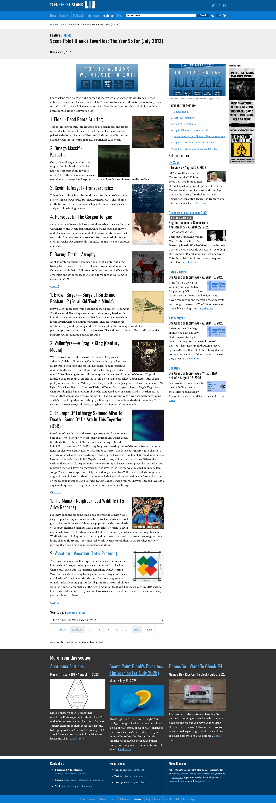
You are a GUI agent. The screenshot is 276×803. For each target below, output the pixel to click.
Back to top (188, 799)
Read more (201, 203)
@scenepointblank (135, 776)
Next (137, 629)
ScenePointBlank (135, 769)
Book (102, 799)
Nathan (55, 492)
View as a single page (77, 612)
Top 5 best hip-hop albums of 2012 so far (194, 142)
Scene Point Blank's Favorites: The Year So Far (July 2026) (136, 669)
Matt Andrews (176, 781)
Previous (77, 629)
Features (108, 15)
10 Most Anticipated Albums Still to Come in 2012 (199, 136)
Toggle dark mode (218, 15)
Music (67, 34)
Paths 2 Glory (177, 271)
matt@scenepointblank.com (76, 786)
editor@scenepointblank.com (70, 773)
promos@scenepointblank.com (87, 779)
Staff (177, 799)
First (62, 629)
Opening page (181, 111)
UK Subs (174, 162)
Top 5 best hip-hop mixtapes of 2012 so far (195, 148)
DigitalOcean (203, 781)
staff (183, 773)
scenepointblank (137, 782)
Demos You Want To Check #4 (195, 666)
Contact (158, 799)
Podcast (78, 15)
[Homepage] (72, 5)
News (53, 15)
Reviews (65, 15)
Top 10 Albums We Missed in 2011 (191, 130)
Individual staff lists (184, 117)
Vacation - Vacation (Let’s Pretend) (85, 553)
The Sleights (177, 317)
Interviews (93, 15)
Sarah (54, 286)
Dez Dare (174, 367)
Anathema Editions (67, 666)
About (168, 799)
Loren (54, 602)
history (176, 773)
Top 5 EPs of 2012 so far (186, 124)
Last (149, 629)
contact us (177, 777)
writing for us (196, 773)
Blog (119, 15)
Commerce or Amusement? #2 (188, 212)
